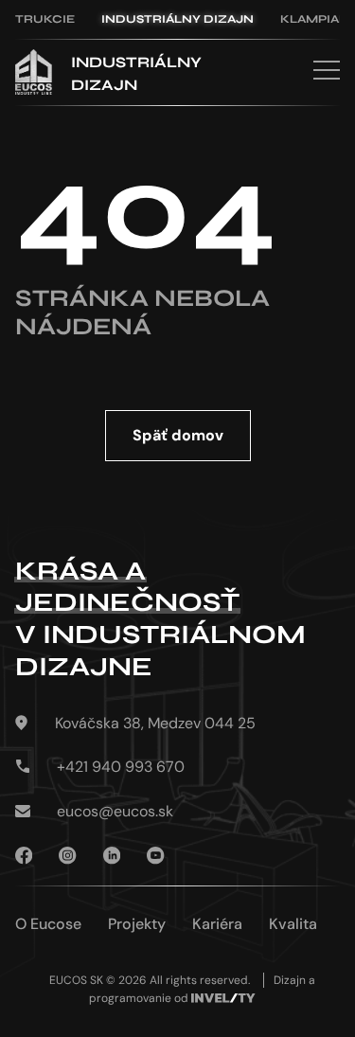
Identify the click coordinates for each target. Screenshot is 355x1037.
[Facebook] (23, 857)
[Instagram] (67, 857)
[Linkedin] (111, 857)
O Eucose (48, 924)
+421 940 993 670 (121, 767)
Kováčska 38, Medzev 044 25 (155, 723)
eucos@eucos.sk (115, 811)
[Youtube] (155, 857)
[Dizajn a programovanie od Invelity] (223, 999)
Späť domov (178, 435)
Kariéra (217, 924)
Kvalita (293, 924)
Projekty (137, 924)
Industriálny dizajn (177, 19)
